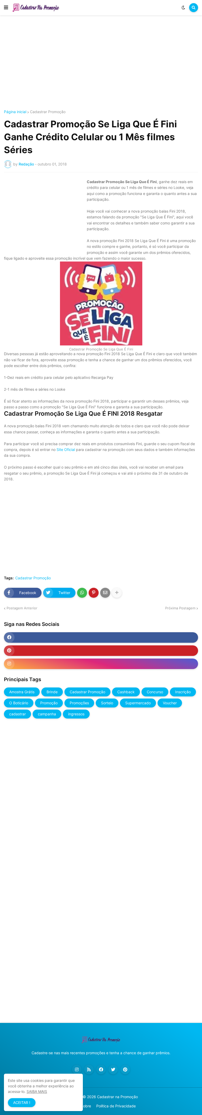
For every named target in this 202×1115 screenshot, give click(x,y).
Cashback (126, 692)
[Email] (105, 593)
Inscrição (183, 692)
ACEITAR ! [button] (21, 1102)
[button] (6, 7)
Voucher (170, 703)
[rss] (89, 1069)
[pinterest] (101, 650)
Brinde (52, 692)
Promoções (79, 703)
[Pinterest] (94, 593)
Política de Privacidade (116, 1106)
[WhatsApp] (82, 593)
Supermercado (138, 703)
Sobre (86, 1106)
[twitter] (113, 1069)
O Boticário (18, 703)
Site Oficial (65, 449)
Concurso (155, 692)
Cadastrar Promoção (47, 112)
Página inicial (15, 112)
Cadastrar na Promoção (117, 1096)
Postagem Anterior (22, 608)
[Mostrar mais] (117, 593)
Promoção (49, 703)
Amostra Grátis (21, 692)
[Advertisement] (101, 62)
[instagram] (101, 664)
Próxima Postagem (180, 608)
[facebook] (101, 637)
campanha (47, 714)
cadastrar (17, 714)
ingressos (76, 714)
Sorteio (107, 703)
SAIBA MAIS (37, 1091)
